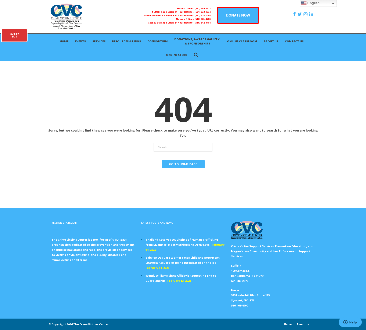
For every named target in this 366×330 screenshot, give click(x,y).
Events (80, 41)
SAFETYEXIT (14, 35)
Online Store (176, 55)
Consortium (157, 41)
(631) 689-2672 (203, 8)
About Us (271, 41)
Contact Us (294, 41)
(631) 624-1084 (203, 15)
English (313, 3)
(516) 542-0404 (203, 22)
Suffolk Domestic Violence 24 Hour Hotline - (169, 15)
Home (64, 41)
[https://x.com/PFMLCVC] (300, 14)
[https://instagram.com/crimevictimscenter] (306, 14)
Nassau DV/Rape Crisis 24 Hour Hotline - (171, 22)
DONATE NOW (238, 15)
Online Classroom (242, 41)
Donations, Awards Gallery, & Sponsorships (197, 41)
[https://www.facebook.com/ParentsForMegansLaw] (295, 14)
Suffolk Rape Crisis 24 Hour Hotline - (173, 11)
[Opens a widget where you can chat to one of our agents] (350, 322)
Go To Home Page (183, 164)
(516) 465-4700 (203, 19)
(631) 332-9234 (203, 11)
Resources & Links (126, 41)
